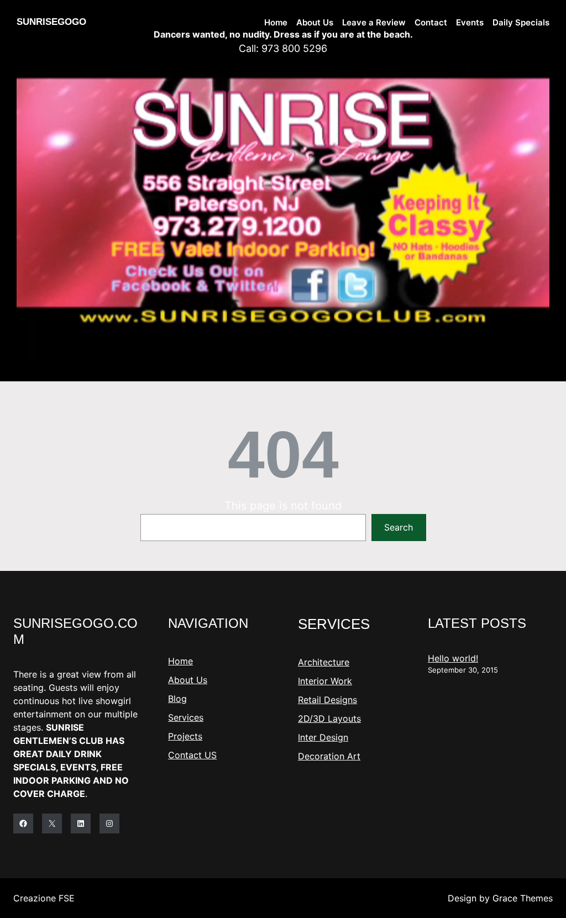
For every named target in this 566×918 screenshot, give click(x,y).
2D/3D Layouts (329, 718)
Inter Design (323, 737)
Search (398, 527)
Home (180, 661)
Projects (185, 736)
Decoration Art (329, 756)
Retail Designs (327, 699)
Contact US (192, 754)
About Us (187, 679)
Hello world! (453, 658)
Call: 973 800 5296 (283, 48)
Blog (177, 698)
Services (185, 717)
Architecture (323, 662)
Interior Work (325, 680)
